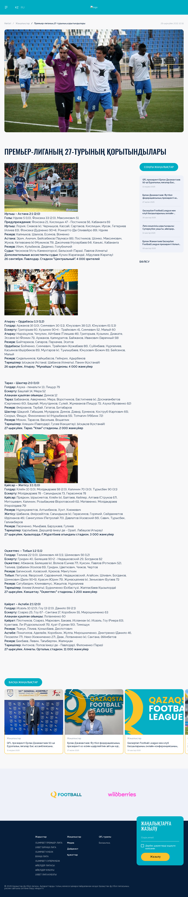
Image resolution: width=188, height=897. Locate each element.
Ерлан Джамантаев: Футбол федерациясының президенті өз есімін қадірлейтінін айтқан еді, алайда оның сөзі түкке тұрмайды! (160, 196)
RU (23, 7)
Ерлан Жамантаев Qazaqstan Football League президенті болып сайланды (160, 243)
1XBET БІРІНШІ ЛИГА (45, 847)
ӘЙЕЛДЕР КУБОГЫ (44, 870)
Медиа (70, 843)
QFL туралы (105, 837)
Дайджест (72, 849)
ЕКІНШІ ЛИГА (41, 856)
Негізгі (7, 23)
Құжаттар (72, 855)
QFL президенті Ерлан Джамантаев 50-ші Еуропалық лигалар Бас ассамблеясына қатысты (161, 181)
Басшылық (104, 843)
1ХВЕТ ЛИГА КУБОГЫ (46, 874)
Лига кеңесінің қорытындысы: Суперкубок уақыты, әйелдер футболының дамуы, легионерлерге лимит (158, 227)
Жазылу (155, 856)
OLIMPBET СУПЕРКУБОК (47, 861)
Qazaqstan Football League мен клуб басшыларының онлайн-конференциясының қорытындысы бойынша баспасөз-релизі (161, 212)
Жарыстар (41, 837)
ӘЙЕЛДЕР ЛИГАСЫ (45, 865)
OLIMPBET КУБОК (44, 852)
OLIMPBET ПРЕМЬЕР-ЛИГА (48, 843)
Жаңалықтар (23, 23)
